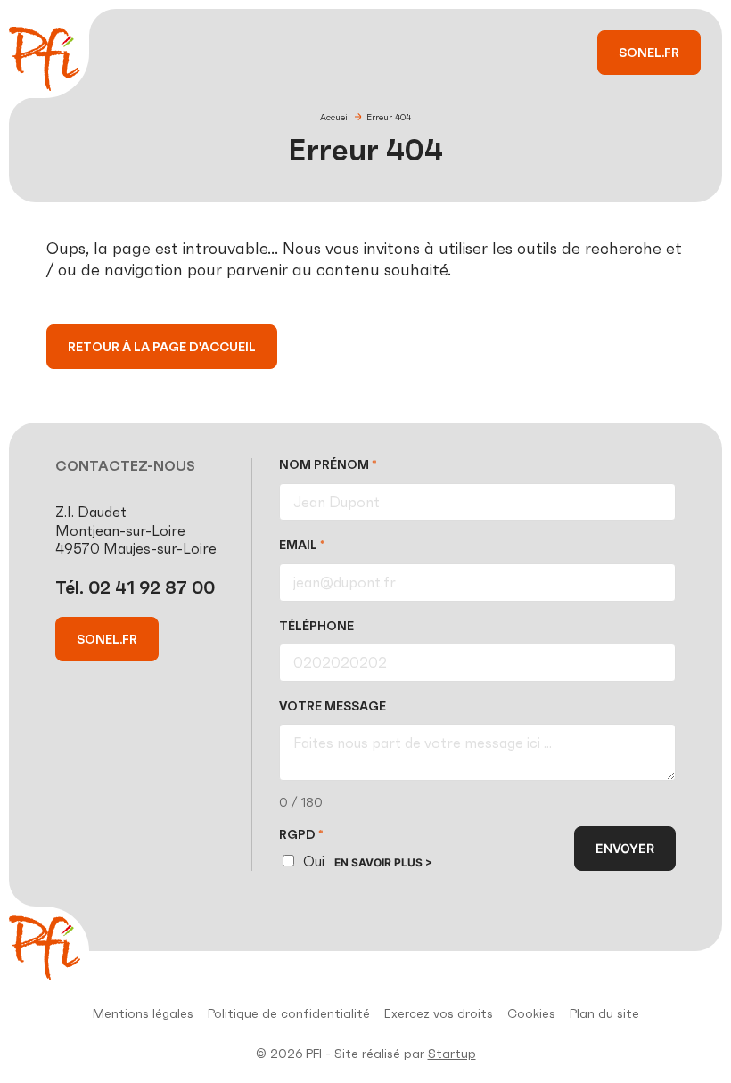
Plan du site (604, 1013)
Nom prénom (328, 465)
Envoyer (624, 848)
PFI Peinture (44, 59)
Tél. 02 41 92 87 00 (135, 587)
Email (302, 545)
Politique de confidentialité (289, 1013)
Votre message (332, 706)
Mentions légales (143, 1013)
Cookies (531, 1013)
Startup (452, 1054)
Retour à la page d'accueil (162, 347)
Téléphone (316, 626)
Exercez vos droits (438, 1013)
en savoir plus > (383, 862)
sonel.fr (649, 53)
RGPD (301, 834)
